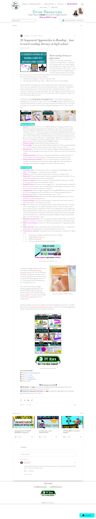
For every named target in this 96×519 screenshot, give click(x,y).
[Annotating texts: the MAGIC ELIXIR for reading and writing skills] (23, 422)
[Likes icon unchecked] (25, 471)
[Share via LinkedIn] (28, 400)
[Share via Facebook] (21, 400)
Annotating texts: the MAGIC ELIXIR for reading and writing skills (23, 431)
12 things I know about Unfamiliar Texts (45, 431)
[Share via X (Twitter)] (24, 400)
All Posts (15, 25)
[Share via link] (32, 400)
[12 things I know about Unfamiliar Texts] (48, 422)
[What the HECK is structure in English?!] (72, 422)
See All (81, 413)
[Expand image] (29, 112)
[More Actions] (75, 463)
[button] (72, 4)
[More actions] (75, 36)
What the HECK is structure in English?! (71, 431)
